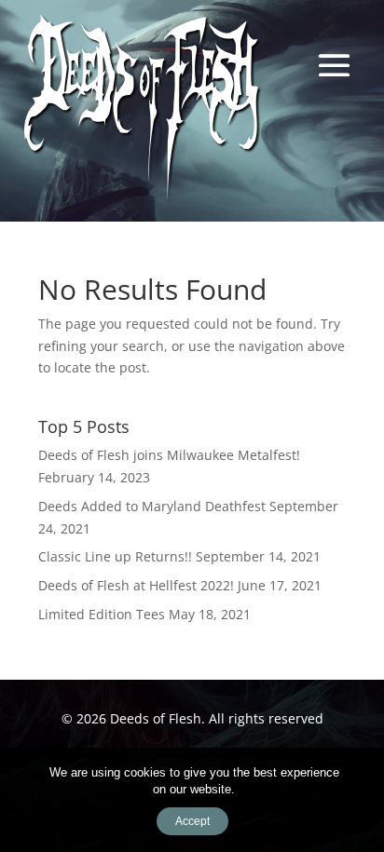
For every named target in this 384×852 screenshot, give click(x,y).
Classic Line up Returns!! (115, 556)
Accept (192, 821)
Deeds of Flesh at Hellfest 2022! (136, 585)
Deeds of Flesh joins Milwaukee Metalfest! (169, 455)
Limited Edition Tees (101, 614)
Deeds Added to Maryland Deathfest (152, 506)
